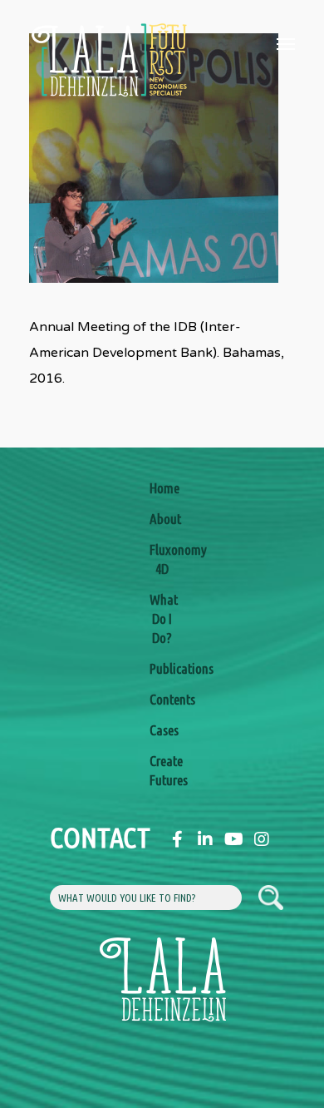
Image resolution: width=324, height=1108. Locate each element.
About (162, 519)
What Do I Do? (162, 618)
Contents (162, 699)
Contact (62, 837)
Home (162, 488)
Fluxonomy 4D (162, 559)
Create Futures (162, 770)
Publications (162, 668)
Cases (162, 730)
